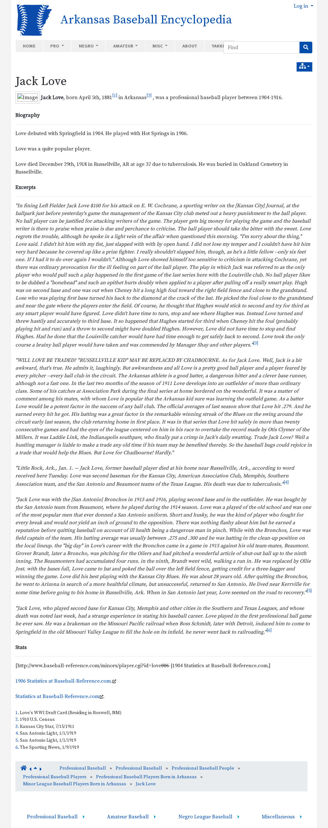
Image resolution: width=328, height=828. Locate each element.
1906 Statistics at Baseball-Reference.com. (63, 681)
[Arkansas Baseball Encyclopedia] (32, 19)
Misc (158, 46)
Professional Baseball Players (54, 777)
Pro (55, 46)
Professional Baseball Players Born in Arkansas (146, 777)
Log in (301, 6)
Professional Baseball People (203, 768)
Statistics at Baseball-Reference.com (57, 696)
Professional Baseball (83, 768)
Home (29, 46)
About (189, 46)
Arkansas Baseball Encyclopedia (146, 20)
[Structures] (304, 67)
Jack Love (41, 81)
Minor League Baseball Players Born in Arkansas (74, 784)
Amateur (123, 46)
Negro (87, 46)
